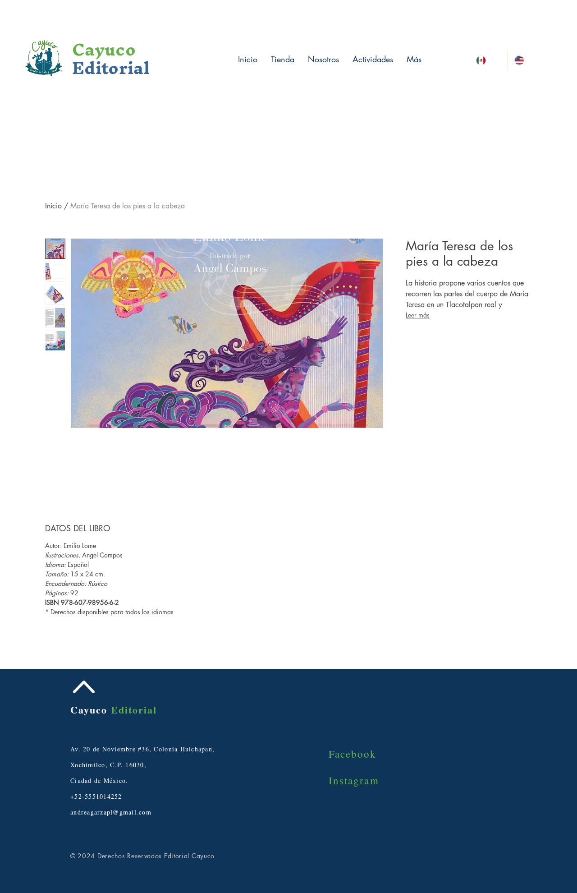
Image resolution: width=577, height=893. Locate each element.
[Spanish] (489, 60)
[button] (541, 22)
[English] (527, 60)
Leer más (418, 315)
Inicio (53, 206)
